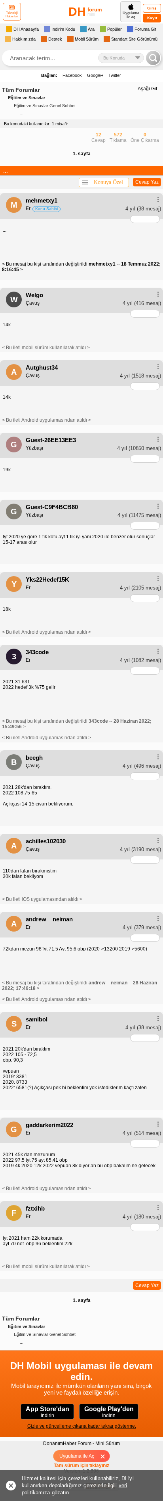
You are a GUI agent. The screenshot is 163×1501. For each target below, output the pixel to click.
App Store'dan (47, 1412)
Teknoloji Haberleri (12, 14)
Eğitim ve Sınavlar (26, 97)
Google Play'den (109, 1412)
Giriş (152, 8)
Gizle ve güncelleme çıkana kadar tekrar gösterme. (81, 1426)
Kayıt (152, 18)
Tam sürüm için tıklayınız (81, 1465)
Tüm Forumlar (21, 90)
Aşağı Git (147, 88)
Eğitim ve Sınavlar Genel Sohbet (45, 105)
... (21, 113)
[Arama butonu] (153, 58)
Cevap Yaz (147, 182)
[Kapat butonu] (105, 1456)
